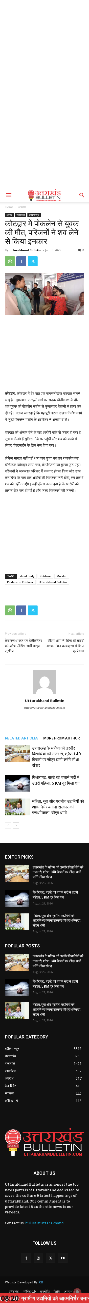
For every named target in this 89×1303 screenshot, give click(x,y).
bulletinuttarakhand (44, 1223)
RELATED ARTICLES (21, 738)
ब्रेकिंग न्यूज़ (34, 215)
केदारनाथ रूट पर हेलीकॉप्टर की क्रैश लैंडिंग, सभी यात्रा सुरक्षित (23, 645)
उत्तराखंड (21, 215)
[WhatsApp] (10, 261)
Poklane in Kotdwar (20, 582)
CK (41, 1282)
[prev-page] (8, 825)
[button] (8, 195)
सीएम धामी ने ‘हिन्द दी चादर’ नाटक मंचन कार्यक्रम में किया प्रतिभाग (65, 645)
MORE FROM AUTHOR (61, 738)
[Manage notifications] (77, 1292)
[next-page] (16, 825)
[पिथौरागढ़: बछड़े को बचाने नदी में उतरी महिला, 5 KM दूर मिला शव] (17, 783)
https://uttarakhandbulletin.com (44, 707)
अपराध (22, 207)
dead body (27, 576)
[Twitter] (33, 261)
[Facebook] (21, 261)
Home (9, 207)
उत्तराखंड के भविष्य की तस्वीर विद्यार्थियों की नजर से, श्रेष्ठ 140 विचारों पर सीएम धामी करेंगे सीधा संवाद (58, 872)
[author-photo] (44, 694)
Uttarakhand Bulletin (25, 250)
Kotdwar (45, 576)
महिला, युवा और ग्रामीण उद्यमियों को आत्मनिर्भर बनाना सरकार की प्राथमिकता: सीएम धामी (58, 807)
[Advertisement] (44, 47)
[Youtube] (62, 1258)
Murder (62, 576)
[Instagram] (38, 1258)
